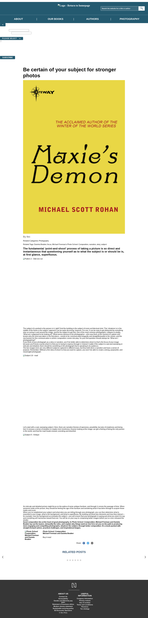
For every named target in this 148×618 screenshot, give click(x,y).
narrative (92, 244)
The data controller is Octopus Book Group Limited (17, 47)
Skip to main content (7, 1)
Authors (92, 19)
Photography (129, 19)
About (18, 19)
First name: (4, 30)
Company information (85, 598)
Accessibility (63, 598)
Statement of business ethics (63, 604)
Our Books (55, 19)
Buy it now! (47, 537)
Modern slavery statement (63, 606)
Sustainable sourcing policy (63, 608)
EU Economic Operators (63, 610)
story (98, 244)
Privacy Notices (43, 51)
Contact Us (63, 596)
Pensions (84, 607)
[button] (3, 557)
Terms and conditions (85, 605)
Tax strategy (84, 609)
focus (49, 244)
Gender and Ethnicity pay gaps (63, 601)
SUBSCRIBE (7, 57)
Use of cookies (84, 602)
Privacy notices (85, 600)
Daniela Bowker (40, 244)
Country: (3, 35)
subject (104, 244)
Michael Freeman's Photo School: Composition (70, 244)
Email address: (5, 33)
